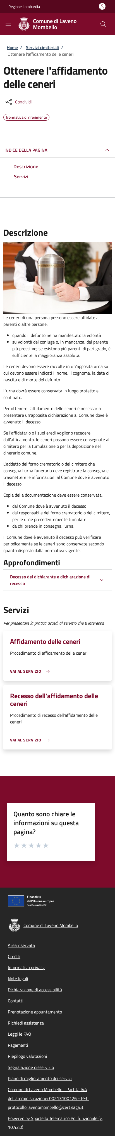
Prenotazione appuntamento (35, 1011)
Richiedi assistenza (26, 1023)
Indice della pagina (25, 150)
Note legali (18, 978)
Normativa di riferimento (26, 116)
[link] (31, 671)
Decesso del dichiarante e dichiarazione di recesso (50, 580)
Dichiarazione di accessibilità (35, 989)
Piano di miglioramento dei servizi (40, 1078)
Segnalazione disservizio (31, 1067)
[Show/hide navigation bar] (8, 23)
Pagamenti (18, 1045)
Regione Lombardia (24, 6)
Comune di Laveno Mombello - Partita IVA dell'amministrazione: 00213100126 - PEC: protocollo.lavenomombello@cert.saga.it (48, 1098)
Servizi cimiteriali (42, 47)
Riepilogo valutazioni (27, 1056)
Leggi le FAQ (19, 1034)
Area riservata (21, 945)
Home (12, 47)
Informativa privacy (26, 967)
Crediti (14, 956)
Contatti (15, 1000)
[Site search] (103, 24)
